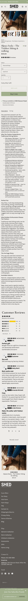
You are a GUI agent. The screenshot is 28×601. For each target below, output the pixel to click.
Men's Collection (6, 535)
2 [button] (12, 431)
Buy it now (14, 94)
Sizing (11, 111)
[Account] (22, 7)
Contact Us (4, 509)
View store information (8, 105)
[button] (5, 57)
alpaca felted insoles (7, 296)
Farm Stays (5, 503)
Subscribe (22, 596)
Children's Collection (7, 538)
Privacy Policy (5, 515)
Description (4, 111)
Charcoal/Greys (6, 65)
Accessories (5, 541)
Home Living (5, 547)
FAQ (2, 506)
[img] (11, 338)
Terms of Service (6, 518)
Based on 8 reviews (8, 318)
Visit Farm (4, 499)
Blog (2, 521)
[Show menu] (2, 6)
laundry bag (20, 290)
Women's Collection (7, 532)
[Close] (25, 590)
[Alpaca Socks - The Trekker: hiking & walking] (14, 457)
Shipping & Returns (7, 512)
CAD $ (4, 582)
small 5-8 (5, 71)
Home (2, 39)
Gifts (2, 544)
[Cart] (26, 7)
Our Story (4, 496)
